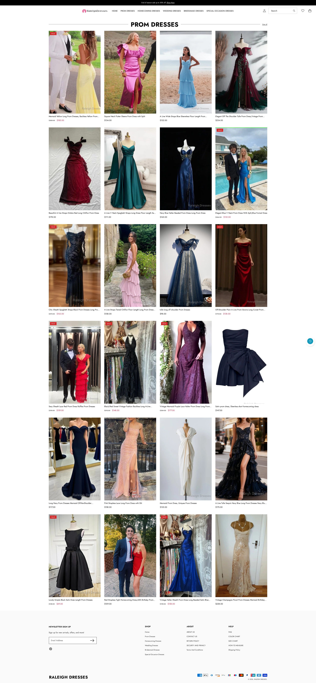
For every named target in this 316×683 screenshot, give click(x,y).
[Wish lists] (303, 11)
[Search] (294, 11)
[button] (310, 348)
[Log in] (264, 11)
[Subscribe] (92, 640)
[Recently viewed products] (310, 341)
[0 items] (310, 11)
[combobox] (283, 11)
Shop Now (171, 2)
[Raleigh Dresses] (95, 11)
